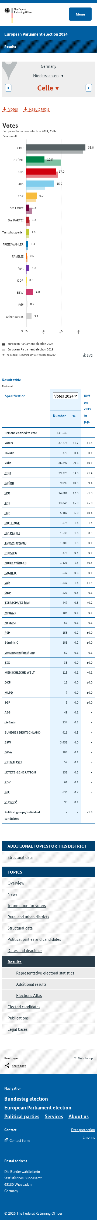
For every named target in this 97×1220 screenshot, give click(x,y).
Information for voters (27, 905)
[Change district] (62, 76)
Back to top (85, 1057)
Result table (39, 109)
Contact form (19, 1140)
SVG (90, 355)
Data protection (83, 1129)
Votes (13, 109)
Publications (18, 1018)
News (12, 894)
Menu (80, 14)
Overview (16, 883)
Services (54, 1116)
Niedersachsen (45, 75)
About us (78, 1116)
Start (23, 15)
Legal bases (17, 1029)
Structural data (20, 928)
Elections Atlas (29, 995)
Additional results (31, 984)
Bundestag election (26, 1098)
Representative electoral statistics (45, 973)
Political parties (21, 1116)
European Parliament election (37, 1107)
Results (10, 46)
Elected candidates (24, 1006)
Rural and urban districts (28, 916)
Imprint (89, 1137)
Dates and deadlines (25, 950)
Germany (48, 66)
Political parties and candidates (34, 939)
